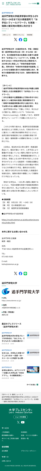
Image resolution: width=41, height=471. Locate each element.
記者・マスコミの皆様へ (29, 435)
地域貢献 (29, 35)
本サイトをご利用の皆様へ (10, 439)
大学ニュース (6, 35)
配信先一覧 (25, 438)
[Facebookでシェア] (20, 39)
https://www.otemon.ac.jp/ (11, 300)
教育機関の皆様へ (8, 435)
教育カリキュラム (18, 35)
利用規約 (24, 432)
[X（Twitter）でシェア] (15, 39)
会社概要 (5, 451)
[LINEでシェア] (25, 39)
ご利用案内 (5, 432)
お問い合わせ (6, 461)
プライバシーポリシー (28, 451)
